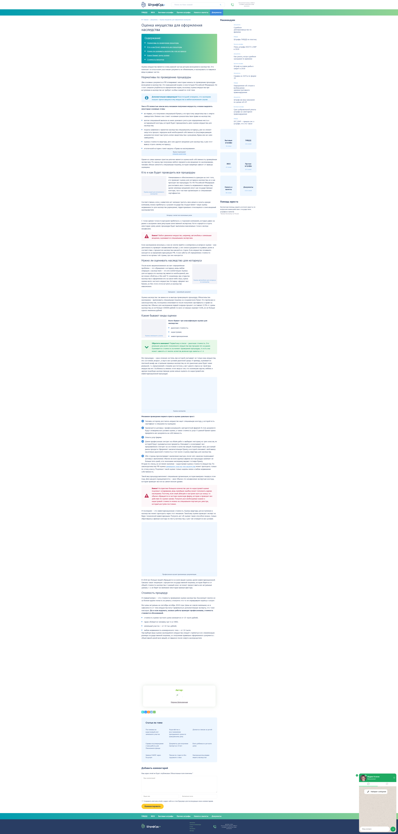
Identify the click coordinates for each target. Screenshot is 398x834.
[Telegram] (151, 712)
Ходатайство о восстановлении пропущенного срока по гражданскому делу (177, 733)
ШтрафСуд (156, 4)
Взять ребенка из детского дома (202, 744)
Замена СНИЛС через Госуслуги (153, 756)
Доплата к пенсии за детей (202, 729)
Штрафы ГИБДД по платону (245, 39)
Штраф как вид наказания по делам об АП (244, 101)
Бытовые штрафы (165, 12)
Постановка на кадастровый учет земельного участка (153, 731)
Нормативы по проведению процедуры (163, 43)
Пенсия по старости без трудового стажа (177, 756)
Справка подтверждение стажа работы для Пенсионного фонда (154, 745)
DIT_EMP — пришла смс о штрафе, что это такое (244, 122)
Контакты (192, 822)
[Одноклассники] (148, 712)
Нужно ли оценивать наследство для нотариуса (166, 51)
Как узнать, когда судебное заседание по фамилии (245, 57)
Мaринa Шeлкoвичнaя (179, 702)
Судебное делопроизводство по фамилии (243, 29)
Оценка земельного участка (154, 336)
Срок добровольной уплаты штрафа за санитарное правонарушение (245, 111)
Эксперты (192, 828)
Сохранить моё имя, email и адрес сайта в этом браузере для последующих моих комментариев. (178, 801)
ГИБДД (144, 12)
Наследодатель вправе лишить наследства (201, 756)
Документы (216, 12)
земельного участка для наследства (180, 466)
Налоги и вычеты (201, 12)
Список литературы (195, 824)
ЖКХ (153, 12)
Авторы (192, 830)
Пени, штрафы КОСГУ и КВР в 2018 (245, 48)
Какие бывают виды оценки (158, 55)
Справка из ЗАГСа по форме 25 (245, 77)
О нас (191, 826)
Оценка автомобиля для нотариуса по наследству (205, 281)
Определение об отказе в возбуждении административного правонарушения (244, 88)
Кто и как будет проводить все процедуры (164, 47)
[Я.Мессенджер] (142, 712)
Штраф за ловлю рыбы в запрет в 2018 (243, 67)
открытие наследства (179, 154)
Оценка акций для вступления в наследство (154, 193)
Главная (146, 20)
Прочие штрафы (183, 12)
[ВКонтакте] (145, 712)
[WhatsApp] (154, 712)
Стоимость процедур (155, 59)
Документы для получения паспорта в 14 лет (178, 744)
